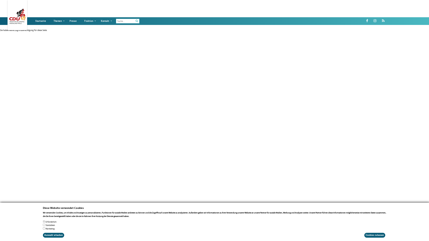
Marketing (50, 228)
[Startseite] (17, 15)
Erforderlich (51, 221)
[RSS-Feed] (383, 21)
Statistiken (50, 225)
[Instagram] (375, 21)
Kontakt (105, 21)
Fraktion (88, 21)
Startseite (40, 21)
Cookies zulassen (375, 235)
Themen (58, 21)
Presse (73, 21)
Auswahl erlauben (53, 235)
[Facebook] (367, 21)
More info (134, 216)
